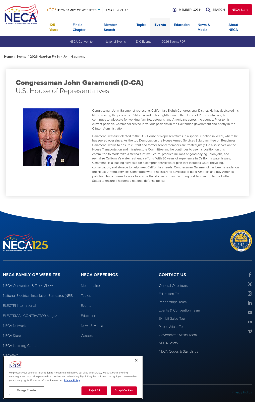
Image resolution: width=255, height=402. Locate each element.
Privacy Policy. (72, 380)
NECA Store (240, 10)
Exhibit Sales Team (173, 318)
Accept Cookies (124, 390)
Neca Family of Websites (76, 10)
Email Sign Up (117, 10)
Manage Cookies (26, 390)
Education (182, 25)
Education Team (171, 294)
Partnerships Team (173, 302)
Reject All (94, 390)
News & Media (92, 325)
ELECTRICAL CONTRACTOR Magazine (32, 316)
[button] (187, 10)
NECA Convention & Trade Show (28, 285)
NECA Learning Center (20, 345)
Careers (87, 335)
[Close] (136, 360)
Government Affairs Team (178, 335)
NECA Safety (168, 343)
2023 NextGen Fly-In (45, 57)
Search (218, 10)
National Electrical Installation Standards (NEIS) (38, 295)
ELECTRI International (19, 305)
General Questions (173, 285)
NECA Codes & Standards (178, 351)
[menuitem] (82, 41)
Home (8, 57)
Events (160, 25)
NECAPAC (10, 355)
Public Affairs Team (173, 326)
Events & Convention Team (179, 310)
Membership (90, 285)
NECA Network (14, 325)
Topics (141, 25)
